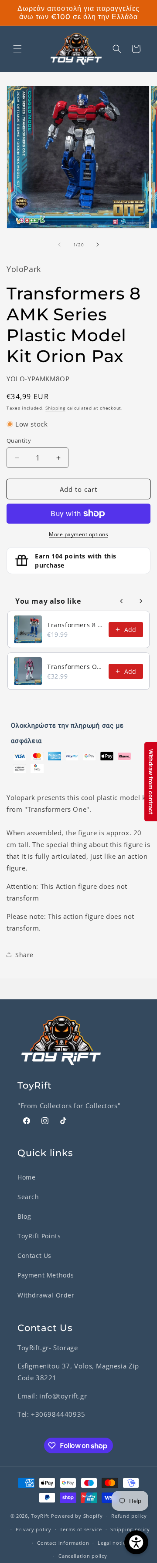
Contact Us (34, 1255)
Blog (24, 1216)
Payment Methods (45, 1275)
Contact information (63, 1542)
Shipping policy (130, 1529)
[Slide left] (59, 244)
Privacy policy (33, 1529)
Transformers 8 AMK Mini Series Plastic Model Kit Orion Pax (75, 625)
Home (26, 1177)
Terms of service (81, 1529)
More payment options (78, 534)
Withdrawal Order (46, 1295)
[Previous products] (121, 601)
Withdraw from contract (150, 781)
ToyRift (40, 1516)
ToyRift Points (39, 1236)
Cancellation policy (82, 1556)
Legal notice (113, 1542)
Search (28, 1197)
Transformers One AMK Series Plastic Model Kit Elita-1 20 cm (75, 666)
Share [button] (24, 955)
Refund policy (129, 1516)
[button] (17, 48)
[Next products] (140, 601)
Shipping (55, 408)
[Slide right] (97, 244)
